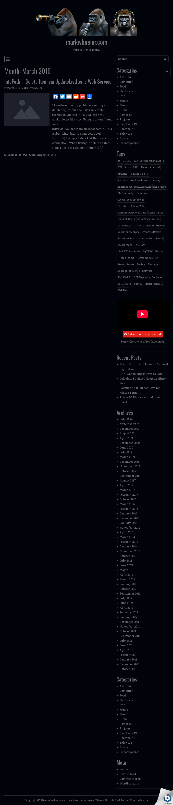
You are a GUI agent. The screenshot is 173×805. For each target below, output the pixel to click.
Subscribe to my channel (144, 334)
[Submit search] (165, 58)
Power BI (126, 114)
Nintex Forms (125, 257)
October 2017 (128, 471)
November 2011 (130, 626)
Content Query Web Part (131, 212)
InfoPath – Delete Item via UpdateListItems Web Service (58, 81)
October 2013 (128, 556)
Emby (159, 238)
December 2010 (129, 664)
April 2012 (126, 607)
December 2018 (129, 461)
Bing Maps (159, 186)
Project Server (125, 264)
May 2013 (126, 570)
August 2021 (128, 433)
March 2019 (127, 457)
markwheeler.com (86, 42)
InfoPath (30, 154)
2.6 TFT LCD (124, 160)
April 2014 (126, 532)
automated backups (150, 180)
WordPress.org (129, 783)
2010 (119, 167)
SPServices (145, 270)
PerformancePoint (148, 257)
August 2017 (128, 480)
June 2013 (126, 565)
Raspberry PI (128, 124)
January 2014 (129, 546)
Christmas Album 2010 (130, 206)
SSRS (128, 283)
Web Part (122, 290)
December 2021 (129, 428)
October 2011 (128, 631)
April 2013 (126, 574)
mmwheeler (34, 88)
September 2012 (130, 593)
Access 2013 (131, 167)
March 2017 (127, 490)
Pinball (124, 110)
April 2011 (126, 650)
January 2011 (128, 659)
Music (124, 100)
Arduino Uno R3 (139, 173)
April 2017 (126, 485)
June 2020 (126, 447)
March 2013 (127, 579)
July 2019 (126, 452)
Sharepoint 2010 (46, 154)
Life (122, 96)
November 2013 (130, 551)
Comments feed (130, 778)
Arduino (125, 77)
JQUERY (148, 251)
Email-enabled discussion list (135, 238)
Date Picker (124, 225)
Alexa (144, 167)
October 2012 (128, 589)
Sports (124, 138)
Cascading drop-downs (130, 199)
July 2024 (126, 419)
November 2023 (130, 424)
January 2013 (128, 584)
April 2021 (126, 438)
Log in (124, 769)
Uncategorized (130, 143)
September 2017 (130, 475)
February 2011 (129, 654)
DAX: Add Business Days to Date (141, 373)
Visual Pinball (153, 283)
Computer (126, 81)
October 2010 (128, 669)
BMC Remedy (125, 193)
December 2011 (129, 621)
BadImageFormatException (134, 186)
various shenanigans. (81, 800)
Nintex (159, 251)
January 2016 (128, 513)
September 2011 (130, 636)
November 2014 (130, 527)
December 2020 (130, 442)
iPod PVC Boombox (128, 251)
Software (126, 133)
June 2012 (126, 603)
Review (141, 264)
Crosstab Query (126, 219)
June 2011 (126, 645)
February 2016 (129, 508)
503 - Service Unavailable (149, 160)
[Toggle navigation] (7, 59)
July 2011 (126, 640)
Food (123, 86)
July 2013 (126, 560)
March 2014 (127, 537)
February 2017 (129, 494)
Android (155, 167)
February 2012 (129, 612)
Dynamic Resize (151, 232)
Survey (138, 283)
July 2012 (126, 598)
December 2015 (129, 518)
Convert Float (156, 212)
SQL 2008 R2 (124, 277)
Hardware (126, 91)
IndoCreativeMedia (136, 800)
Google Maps (124, 244)
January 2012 (128, 617)
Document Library (128, 232)
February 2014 (129, 541)
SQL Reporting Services (148, 277)
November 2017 (130, 466)
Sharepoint (14, 154)
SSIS (120, 283)
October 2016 (128, 499)
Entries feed (128, 774)
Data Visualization (148, 219)
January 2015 (128, 523)
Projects (125, 119)
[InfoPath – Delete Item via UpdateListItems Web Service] (27, 109)
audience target (126, 180)
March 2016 (127, 504)
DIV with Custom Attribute (149, 225)
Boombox (141, 193)
